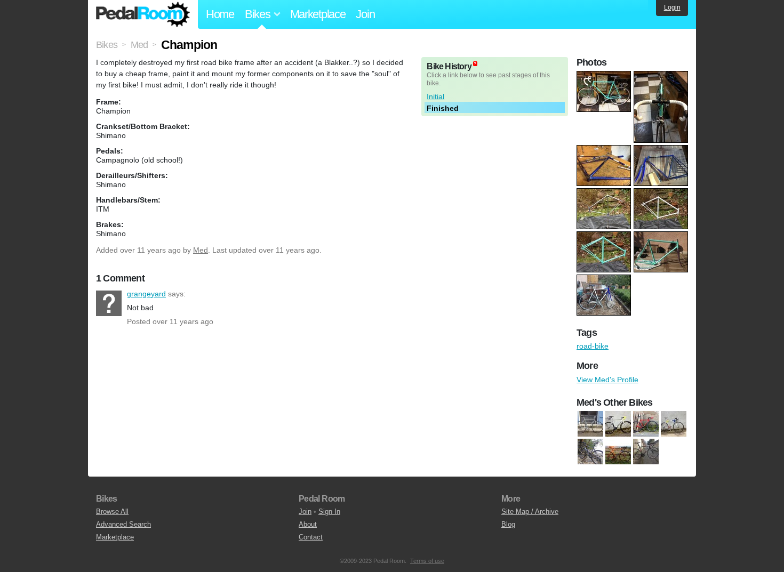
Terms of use (427, 561)
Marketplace (318, 14)
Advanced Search (123, 524)
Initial (435, 96)
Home (220, 14)
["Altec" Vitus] (590, 424)
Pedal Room (143, 14)
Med (200, 250)
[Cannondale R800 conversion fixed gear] (646, 424)
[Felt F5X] (590, 451)
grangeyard (109, 303)
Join (365, 14)
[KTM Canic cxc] (618, 451)
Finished (443, 108)
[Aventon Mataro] (618, 424)
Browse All (112, 511)
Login (672, 7)
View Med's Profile (607, 379)
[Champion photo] (605, 76)
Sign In (329, 511)
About (308, 524)
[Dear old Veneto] (673, 424)
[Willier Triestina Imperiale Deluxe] (646, 451)
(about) (475, 63)
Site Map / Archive (529, 511)
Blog (508, 524)
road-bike (593, 346)
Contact (311, 537)
